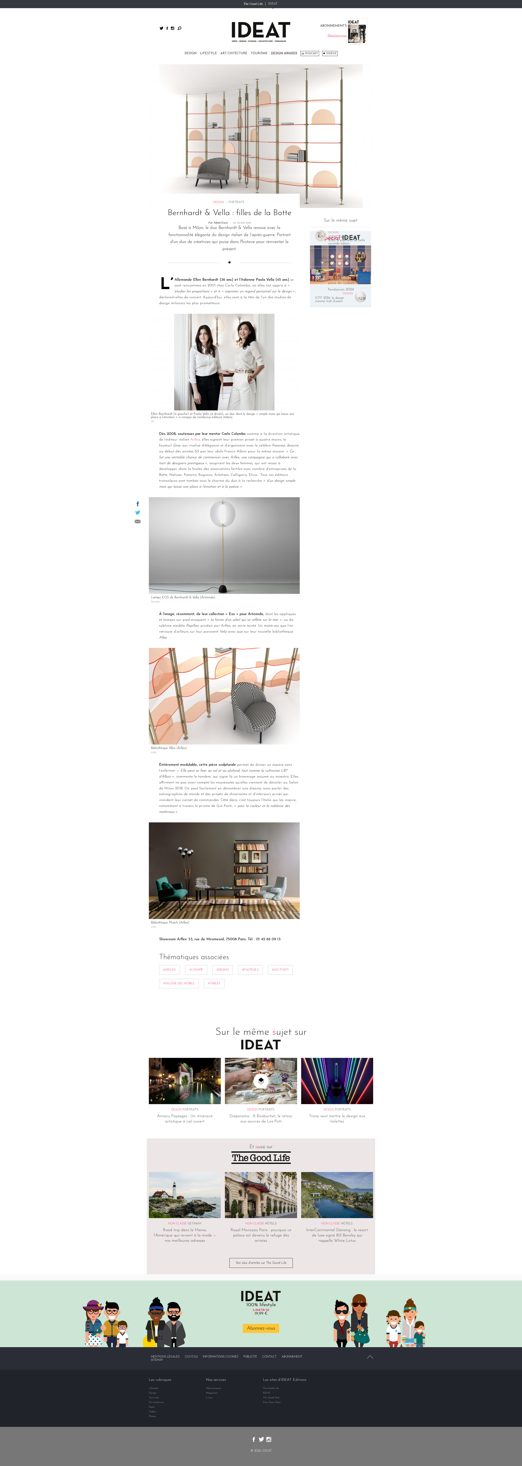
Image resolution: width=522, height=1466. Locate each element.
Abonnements (213, 1388)
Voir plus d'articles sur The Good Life (261, 1263)
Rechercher (179, 28)
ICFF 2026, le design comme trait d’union (329, 299)
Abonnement (292, 1356)
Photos (152, 1416)
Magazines (212, 1393)
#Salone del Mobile (179, 983)
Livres (209, 1397)
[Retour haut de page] (370, 1357)
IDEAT (273, 4)
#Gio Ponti (280, 969)
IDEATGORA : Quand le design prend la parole (332, 260)
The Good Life (253, 4)
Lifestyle (208, 53)
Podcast (311, 53)
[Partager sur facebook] (137, 504)
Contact (269, 1356)
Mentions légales (165, 1356)
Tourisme (259, 53)
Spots (152, 1407)
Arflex (195, 440)
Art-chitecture (233, 53)
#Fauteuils (250, 969)
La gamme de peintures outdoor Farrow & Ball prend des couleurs (345, 280)
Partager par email (137, 521)
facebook (167, 28)
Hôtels (270, 1223)
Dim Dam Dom (272, 1402)
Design (191, 53)
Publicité (250, 1356)
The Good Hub (271, 1397)
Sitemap (157, 1360)
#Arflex (169, 969)
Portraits (190, 1109)
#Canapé (196, 969)
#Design (223, 969)
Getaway (194, 1223)
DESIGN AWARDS (284, 53)
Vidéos (331, 53)
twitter (161, 28)
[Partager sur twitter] (137, 512)
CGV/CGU (191, 1356)
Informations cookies (220, 1356)
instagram (172, 28)
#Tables (214, 983)
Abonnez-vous (261, 1328)
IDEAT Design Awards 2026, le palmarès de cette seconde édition (346, 240)
